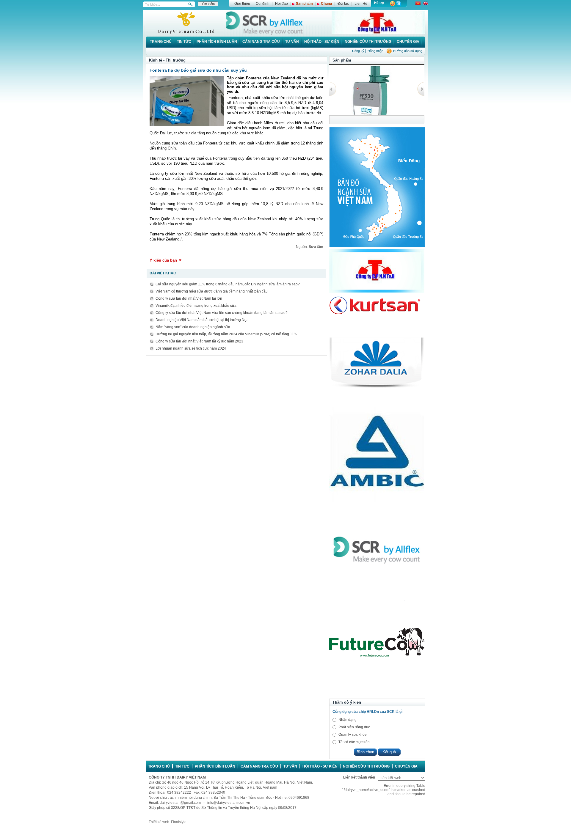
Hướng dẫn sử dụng (407, 51)
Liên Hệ (360, 3)
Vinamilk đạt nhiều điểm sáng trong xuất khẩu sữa (196, 306)
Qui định (262, 3)
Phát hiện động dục (354, 727)
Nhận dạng (347, 720)
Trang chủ (161, 42)
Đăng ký (358, 51)
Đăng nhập (375, 51)
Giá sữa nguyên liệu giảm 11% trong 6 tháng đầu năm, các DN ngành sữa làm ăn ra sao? (228, 284)
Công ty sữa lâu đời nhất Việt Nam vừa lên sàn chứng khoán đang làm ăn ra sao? (222, 313)
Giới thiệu (242, 3)
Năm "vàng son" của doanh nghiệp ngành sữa (193, 327)
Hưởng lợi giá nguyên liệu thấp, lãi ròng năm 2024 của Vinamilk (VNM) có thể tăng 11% (226, 334)
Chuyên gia (408, 42)
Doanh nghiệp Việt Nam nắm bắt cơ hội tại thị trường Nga (202, 320)
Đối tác (343, 3)
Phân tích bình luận (217, 42)
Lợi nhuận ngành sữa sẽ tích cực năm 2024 (191, 348)
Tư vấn (292, 42)
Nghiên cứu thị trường (368, 42)
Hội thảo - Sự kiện (321, 42)
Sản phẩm (304, 3)
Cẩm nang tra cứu (261, 42)
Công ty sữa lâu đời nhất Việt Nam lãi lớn (189, 298)
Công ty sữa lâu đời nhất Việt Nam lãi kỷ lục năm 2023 (199, 341)
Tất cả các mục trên (354, 742)
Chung (326, 3)
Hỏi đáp (281, 3)
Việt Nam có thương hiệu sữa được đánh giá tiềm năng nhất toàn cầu (212, 291)
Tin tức (184, 42)
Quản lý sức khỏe (352, 734)
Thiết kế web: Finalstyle (167, 822)
